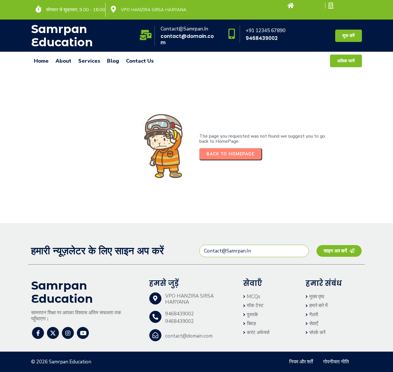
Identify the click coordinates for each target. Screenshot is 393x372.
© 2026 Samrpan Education (61, 361)
